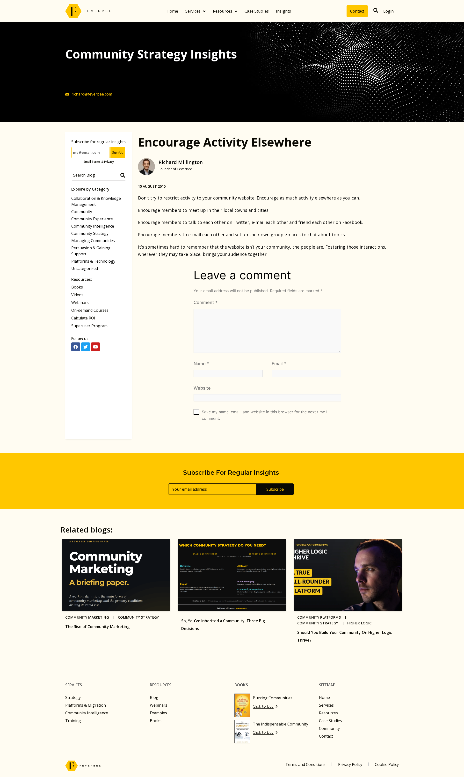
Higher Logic (359, 623)
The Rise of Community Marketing (97, 626)
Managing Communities (93, 240)
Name (201, 363)
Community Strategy (90, 233)
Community (81, 211)
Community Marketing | (91, 617)
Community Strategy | (322, 623)
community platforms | (323, 617)
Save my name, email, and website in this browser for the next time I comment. (264, 415)
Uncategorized (84, 268)
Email (279, 363)
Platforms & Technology (93, 261)
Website (202, 388)
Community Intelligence (92, 226)
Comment (206, 302)
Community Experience (92, 219)
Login (388, 11)
